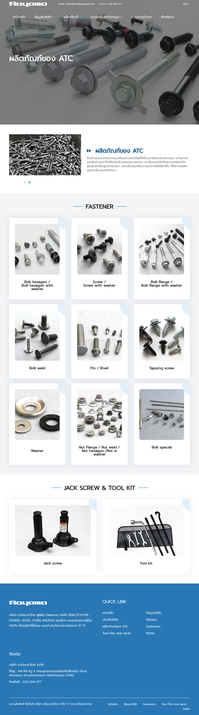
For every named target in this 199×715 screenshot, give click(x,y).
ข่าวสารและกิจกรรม (105, 17)
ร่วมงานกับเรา (141, 17)
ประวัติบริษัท (110, 619)
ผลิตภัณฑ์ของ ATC (115, 626)
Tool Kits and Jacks (116, 633)
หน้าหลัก (19, 17)
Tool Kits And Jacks (174, 704)
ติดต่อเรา (167, 17)
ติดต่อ (150, 633)
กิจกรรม (151, 619)
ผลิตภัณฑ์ (71, 17)
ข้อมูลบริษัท (42, 17)
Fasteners (153, 626)
